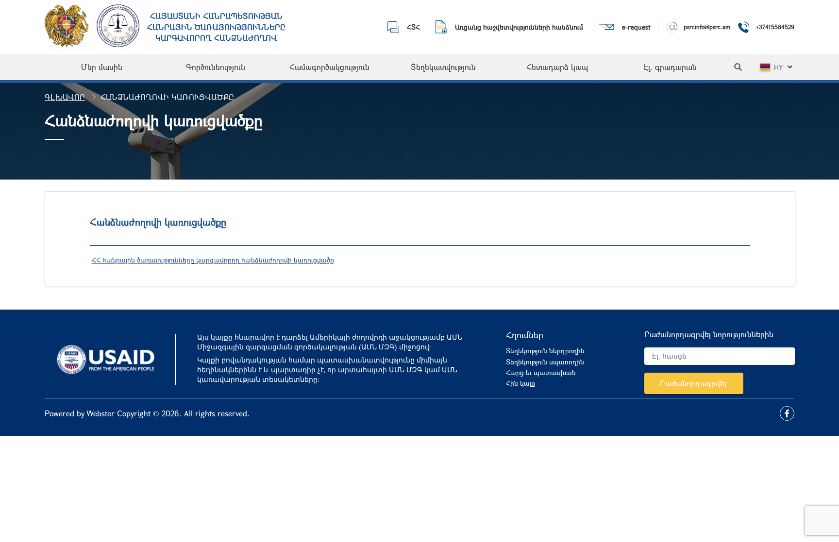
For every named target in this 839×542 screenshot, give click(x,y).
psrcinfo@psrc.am (707, 27)
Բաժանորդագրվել (693, 383)
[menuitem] (101, 67)
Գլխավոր (65, 97)
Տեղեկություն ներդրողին (545, 350)
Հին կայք (520, 383)
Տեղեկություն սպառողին (545, 361)
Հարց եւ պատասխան (541, 372)
